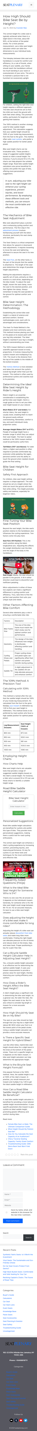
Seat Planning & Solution (12, 1321)
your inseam (14, 706)
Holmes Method (13, 367)
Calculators (7, 1298)
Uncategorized (9, 1331)
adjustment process (11, 230)
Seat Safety (7, 1324)
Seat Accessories (10, 1318)
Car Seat (6, 1302)
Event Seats (7, 1308)
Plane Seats (7, 1315)
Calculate (19, 813)
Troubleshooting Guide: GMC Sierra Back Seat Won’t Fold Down (19, 1146)
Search (5, 1233)
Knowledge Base (9, 1311)
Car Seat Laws (9, 1305)
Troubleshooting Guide (12, 1328)
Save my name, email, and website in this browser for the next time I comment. (21, 1212)
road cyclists (17, 139)
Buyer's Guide (8, 1295)
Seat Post (10, 260)
